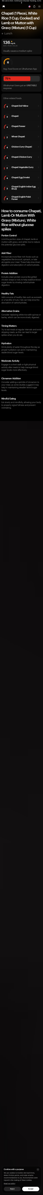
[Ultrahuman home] (4, 6)
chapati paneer (16, 126)
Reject (12, 1189)
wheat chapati (16, 137)
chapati (13, 116)
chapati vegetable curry (20, 167)
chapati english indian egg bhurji (21, 188)
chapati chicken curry (19, 157)
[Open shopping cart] (34, 6)
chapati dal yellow (17, 106)
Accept (30, 1189)
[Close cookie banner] (37, 1169)
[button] (39, 6)
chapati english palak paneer (19, 198)
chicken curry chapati (19, 147)
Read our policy (9, 1183)
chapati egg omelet (18, 177)
